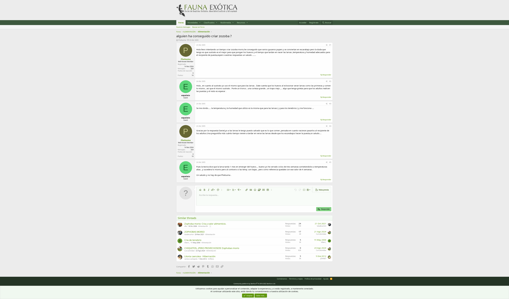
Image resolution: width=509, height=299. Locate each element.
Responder (326, 75)
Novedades (193, 22)
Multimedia (225, 22)
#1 (330, 45)
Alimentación (203, 226)
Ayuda (325, 279)
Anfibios (211, 259)
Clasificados (209, 22)
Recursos (241, 22)
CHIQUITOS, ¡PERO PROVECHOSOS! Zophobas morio (211, 248)
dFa (185, 226)
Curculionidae (321, 234)
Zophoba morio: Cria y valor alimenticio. (205, 223)
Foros (181, 22)
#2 (330, 81)
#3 (330, 104)
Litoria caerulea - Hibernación (200, 256)
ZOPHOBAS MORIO (194, 231)
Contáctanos (282, 279)
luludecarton (321, 226)
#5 (330, 162)
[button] (200, 22)
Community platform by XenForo (255, 284)
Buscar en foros (198, 27)
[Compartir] (326, 45)
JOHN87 (323, 258)
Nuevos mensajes (183, 27)
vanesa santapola (190, 259)
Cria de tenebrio (192, 240)
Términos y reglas (296, 279)
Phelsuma (182, 40)
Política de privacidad (313, 279)
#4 (330, 126)
